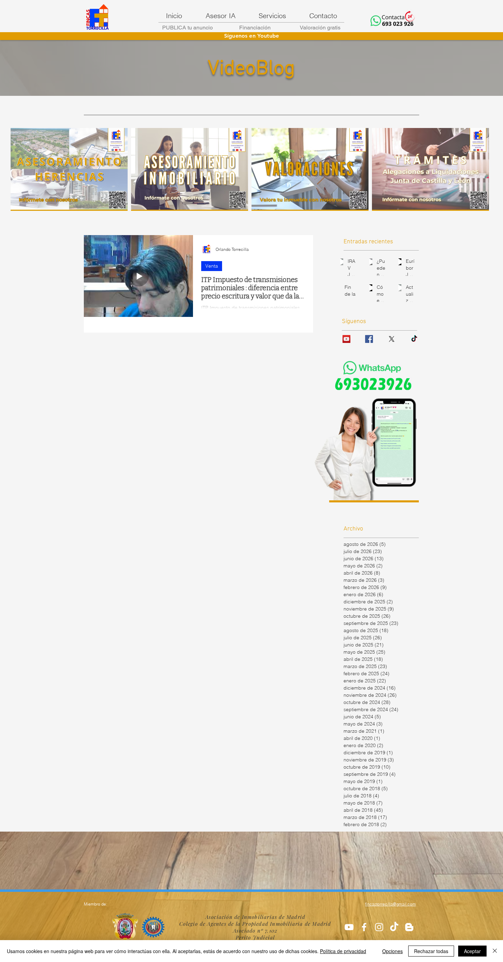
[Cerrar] (495, 951)
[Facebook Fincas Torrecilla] (369, 339)
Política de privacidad (343, 951)
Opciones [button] (392, 951)
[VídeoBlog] (409, 927)
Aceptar (472, 951)
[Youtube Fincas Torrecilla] (349, 927)
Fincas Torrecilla (54, 15)
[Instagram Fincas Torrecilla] (379, 927)
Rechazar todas (431, 951)
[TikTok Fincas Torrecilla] (394, 927)
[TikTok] (414, 339)
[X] (392, 339)
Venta (211, 266)
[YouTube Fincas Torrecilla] (346, 339)
